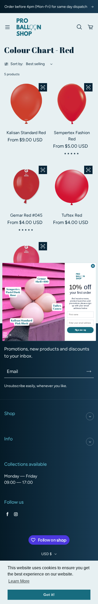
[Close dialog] (93, 266)
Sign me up (80, 330)
